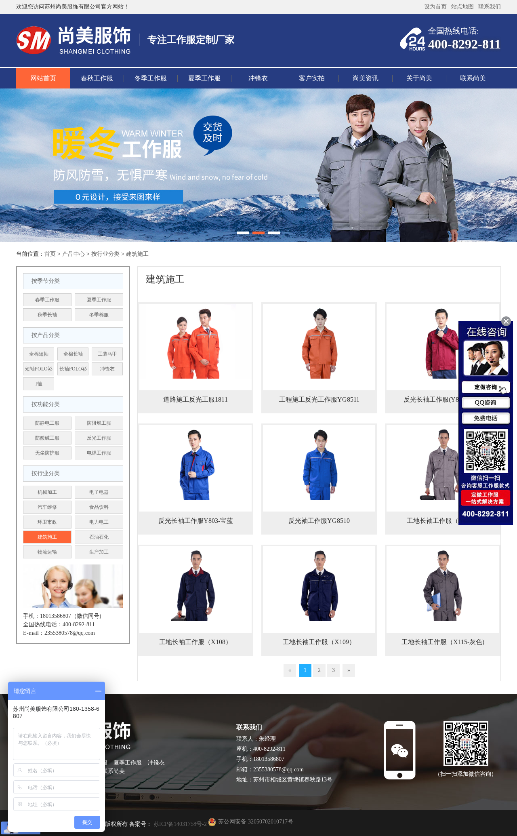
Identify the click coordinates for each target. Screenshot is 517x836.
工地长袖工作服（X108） (195, 641)
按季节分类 (46, 281)
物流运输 (47, 552)
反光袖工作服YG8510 (319, 520)
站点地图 (462, 7)
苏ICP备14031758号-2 (179, 824)
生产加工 (99, 552)
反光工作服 (99, 438)
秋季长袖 (47, 315)
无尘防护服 (47, 453)
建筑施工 (137, 254)
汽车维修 (47, 507)
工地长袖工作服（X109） (319, 641)
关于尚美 (419, 78)
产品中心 (73, 254)
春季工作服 (47, 300)
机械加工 (47, 492)
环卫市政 (47, 522)
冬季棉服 (99, 315)
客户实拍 (312, 78)
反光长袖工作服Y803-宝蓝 (195, 520)
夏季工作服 (204, 78)
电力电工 (99, 522)
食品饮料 (99, 507)
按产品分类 (46, 335)
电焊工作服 (99, 453)
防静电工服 (47, 423)
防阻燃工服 (99, 423)
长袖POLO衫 (73, 369)
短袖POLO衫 (39, 369)
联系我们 (489, 7)
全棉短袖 (38, 354)
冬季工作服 (151, 78)
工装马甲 (107, 354)
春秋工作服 (97, 78)
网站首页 (43, 78)
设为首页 (435, 7)
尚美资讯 (365, 78)
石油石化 (99, 537)
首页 (50, 254)
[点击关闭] (506, 321)
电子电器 (99, 492)
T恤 (38, 384)
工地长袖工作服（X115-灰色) (442, 641)
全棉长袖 (73, 354)
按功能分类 (46, 404)
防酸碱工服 (47, 438)
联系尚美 (473, 78)
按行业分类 (105, 254)
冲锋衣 (258, 78)
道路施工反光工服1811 (195, 399)
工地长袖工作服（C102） (443, 520)
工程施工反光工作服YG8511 (319, 399)
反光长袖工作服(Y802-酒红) (443, 399)
